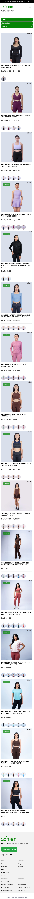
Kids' (2, 869)
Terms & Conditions (24, 887)
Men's (3, 864)
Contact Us (21, 890)
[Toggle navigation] (29, 7)
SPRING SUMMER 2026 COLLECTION (17, 2)
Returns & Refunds (7, 884)
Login (20, 864)
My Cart (20, 867)
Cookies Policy (5, 887)
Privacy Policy (22, 884)
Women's (4, 867)
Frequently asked (6, 890)
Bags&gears (5, 872)
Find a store (8, 849)
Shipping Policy (5, 882)
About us (21, 882)
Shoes (3, 875)
